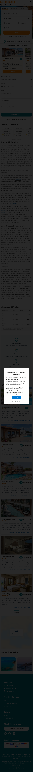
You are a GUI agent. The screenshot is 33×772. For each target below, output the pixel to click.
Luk (16, 397)
